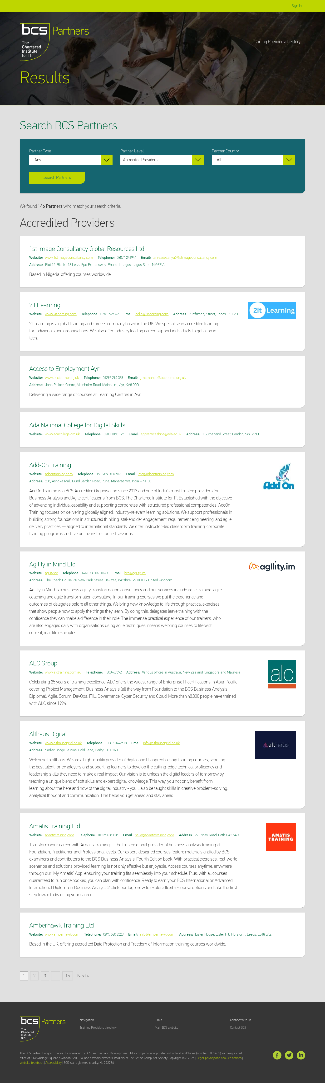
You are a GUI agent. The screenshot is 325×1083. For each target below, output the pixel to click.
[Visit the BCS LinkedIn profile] (301, 1056)
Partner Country (225, 151)
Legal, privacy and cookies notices (219, 1058)
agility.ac (51, 573)
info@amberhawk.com (157, 934)
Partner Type (40, 151)
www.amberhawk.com (62, 934)
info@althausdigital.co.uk (161, 743)
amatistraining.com (59, 835)
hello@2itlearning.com (151, 314)
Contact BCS (238, 1027)
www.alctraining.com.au (63, 672)
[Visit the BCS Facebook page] (277, 1056)
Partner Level (132, 151)
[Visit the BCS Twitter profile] (289, 1056)
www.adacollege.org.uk (62, 434)
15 (67, 976)
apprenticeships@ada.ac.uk (161, 434)
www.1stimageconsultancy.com (69, 258)
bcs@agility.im (135, 573)
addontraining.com (59, 474)
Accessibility (53, 1062)
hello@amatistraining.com (154, 835)
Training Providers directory (276, 42)
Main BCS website (166, 1027)
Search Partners (57, 177)
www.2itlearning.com (61, 314)
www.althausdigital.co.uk (63, 743)
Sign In (297, 6)
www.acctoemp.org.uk (62, 378)
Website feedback (32, 1062)
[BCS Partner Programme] (54, 42)
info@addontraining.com (156, 474)
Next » (83, 976)
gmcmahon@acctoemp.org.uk (163, 378)
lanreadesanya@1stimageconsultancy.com (185, 258)
